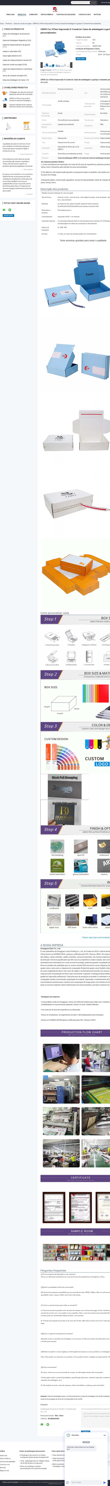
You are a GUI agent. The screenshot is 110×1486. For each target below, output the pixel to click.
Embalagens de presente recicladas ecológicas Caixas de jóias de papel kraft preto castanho (34, 1456)
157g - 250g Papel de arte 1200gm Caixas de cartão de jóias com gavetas (34, 1462)
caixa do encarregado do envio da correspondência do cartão (61, 1399)
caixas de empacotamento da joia (15, 60)
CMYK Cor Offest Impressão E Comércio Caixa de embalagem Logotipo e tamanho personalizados (56, 72)
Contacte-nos (85, 14)
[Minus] (104, 1435)
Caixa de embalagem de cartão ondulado (95, 1396)
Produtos (22, 14)
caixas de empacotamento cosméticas (17, 69)
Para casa (10, 14)
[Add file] (67, 1482)
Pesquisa (93, 2)
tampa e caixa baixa (10, 51)
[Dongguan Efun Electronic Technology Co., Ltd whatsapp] (11, 210)
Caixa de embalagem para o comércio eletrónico (64, 1396)
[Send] (104, 1482)
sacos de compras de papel (13, 76)
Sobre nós (33, 14)
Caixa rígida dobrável (10, 56)
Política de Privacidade (10, 1482)
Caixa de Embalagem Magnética (15, 40)
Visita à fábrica (47, 14)
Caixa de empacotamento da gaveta (16, 45)
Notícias (97, 14)
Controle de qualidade (65, 14)
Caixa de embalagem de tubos (14, 80)
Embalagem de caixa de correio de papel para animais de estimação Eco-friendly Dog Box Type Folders (21, 94)
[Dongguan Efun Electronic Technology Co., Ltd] (55, 9)
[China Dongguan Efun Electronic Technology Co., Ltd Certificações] (9, 126)
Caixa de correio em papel (22, 23)
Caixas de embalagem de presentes (16, 34)
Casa (2, 23)
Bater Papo (81, 59)
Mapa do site (4, 1470)
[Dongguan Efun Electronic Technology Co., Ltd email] (5, 210)
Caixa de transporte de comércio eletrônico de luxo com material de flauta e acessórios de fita (21, 107)
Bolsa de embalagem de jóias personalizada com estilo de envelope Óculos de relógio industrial (33, 1467)
